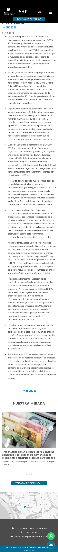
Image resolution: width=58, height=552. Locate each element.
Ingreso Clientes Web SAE (29, 19)
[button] (6, 428)
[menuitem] (39, 12)
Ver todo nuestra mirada (28, 483)
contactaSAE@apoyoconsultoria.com (31, 536)
